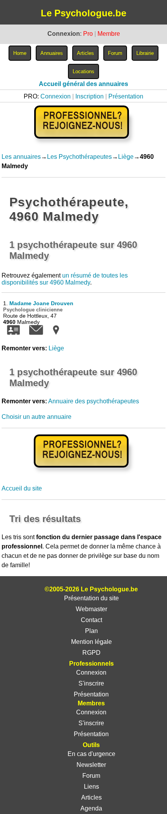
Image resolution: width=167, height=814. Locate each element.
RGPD (91, 652)
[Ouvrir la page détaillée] (13, 333)
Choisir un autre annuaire (36, 416)
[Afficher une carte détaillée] (56, 333)
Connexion (55, 96)
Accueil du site (22, 488)
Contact (91, 620)
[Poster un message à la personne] (36, 333)
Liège (126, 156)
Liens (91, 786)
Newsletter (91, 764)
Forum (91, 775)
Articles (91, 797)
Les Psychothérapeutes (79, 156)
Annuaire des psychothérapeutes (93, 401)
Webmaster (91, 609)
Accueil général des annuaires (83, 84)
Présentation (125, 96)
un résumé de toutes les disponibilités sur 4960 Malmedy (65, 279)
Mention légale (91, 641)
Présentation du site (91, 598)
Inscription (89, 96)
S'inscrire (91, 683)
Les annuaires (21, 156)
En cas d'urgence (91, 754)
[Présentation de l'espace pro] (83, 472)
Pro (88, 33)
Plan (91, 631)
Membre (108, 33)
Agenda (91, 808)
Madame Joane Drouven (41, 303)
